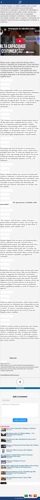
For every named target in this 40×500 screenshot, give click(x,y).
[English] (30, 496)
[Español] (35, 496)
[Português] (26, 496)
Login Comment (20, 420)
